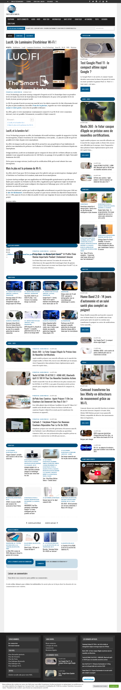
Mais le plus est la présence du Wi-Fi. (21, 125)
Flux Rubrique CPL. (14, 663)
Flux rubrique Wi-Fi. (14, 666)
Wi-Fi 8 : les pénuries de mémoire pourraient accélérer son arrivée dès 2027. (104, 449)
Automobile (88, 19)
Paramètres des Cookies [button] (100, 686)
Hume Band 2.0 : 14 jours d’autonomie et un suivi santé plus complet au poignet (95, 303)
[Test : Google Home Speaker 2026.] (51, 675)
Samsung (15, 293)
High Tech (46, 19)
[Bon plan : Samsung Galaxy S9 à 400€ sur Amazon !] (51, 541)
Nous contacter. (51, 643)
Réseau (84, 362)
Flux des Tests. (13, 659)
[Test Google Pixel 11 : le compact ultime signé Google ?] (97, 56)
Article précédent (34, 523)
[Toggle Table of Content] (31, 119)
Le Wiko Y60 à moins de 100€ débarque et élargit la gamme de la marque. (14, 553)
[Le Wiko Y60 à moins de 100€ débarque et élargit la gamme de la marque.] (14, 541)
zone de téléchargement (17, 1)
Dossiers (104, 19)
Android (9, 547)
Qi (61, 321)
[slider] (8, 250)
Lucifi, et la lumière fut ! (17, 122)
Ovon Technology (48, 47)
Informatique (56, 19)
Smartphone (11, 277)
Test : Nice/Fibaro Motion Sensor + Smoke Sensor (50, 479)
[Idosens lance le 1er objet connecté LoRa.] (51, 495)
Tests (97, 19)
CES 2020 (63, 499)
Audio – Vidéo (35, 19)
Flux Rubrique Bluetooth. (16, 661)
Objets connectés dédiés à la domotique (51, 465)
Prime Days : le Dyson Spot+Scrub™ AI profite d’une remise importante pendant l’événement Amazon (54, 255)
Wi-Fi (63, 47)
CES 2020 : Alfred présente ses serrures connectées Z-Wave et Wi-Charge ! (69, 505)
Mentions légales (51, 650)
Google (51, 293)
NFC (55, 545)
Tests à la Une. (86, 35)
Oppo (32, 322)
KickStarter (16, 47)
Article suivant (50, 523)
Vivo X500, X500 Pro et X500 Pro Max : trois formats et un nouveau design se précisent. (31, 299)
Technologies (92, 249)
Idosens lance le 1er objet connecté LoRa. (50, 501)
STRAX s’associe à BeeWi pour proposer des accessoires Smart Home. (13, 504)
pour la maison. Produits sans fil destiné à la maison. (32, 463)
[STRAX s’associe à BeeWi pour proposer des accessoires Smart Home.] (14, 495)
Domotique (78, 19)
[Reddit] (99, 1)
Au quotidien (10, 450)
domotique (11, 445)
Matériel (53, 461)
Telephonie (10, 19)
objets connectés (22, 19)
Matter (106, 237)
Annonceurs (50, 648)
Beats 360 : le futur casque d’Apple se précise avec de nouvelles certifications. (54, 353)
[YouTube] (103, 1)
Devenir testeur (13, 646)
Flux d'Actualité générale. (16, 654)
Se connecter (13, 643)
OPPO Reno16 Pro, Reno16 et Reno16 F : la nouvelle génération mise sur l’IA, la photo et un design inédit (32, 330)
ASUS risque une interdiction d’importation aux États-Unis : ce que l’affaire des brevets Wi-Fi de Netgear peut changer (96, 436)
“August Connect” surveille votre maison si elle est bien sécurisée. (14, 457)
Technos (28, 1)
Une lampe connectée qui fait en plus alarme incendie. (69, 457)
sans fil (57, 47)
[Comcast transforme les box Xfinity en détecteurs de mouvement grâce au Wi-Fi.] (97, 383)
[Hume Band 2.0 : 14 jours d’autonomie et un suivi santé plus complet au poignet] (97, 290)
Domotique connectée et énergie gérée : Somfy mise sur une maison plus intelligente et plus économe (88, 209)
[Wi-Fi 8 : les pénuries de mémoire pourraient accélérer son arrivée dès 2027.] (86, 449)
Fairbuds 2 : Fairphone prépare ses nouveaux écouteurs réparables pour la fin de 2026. (51, 423)
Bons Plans (11, 23)
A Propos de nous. (51, 646)
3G (62, 543)
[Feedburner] (110, 1)
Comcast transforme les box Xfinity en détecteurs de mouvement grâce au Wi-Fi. (95, 396)
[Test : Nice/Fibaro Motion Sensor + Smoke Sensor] (51, 457)
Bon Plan (27, 545)
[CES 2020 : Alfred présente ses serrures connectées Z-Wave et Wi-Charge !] (69, 495)
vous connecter (21, 578)
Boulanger (50, 1)
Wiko (7, 548)
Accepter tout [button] (114, 686)
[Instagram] (96, 1)
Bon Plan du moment (13, 245)
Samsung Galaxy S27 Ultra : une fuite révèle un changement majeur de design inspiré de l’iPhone (14, 301)
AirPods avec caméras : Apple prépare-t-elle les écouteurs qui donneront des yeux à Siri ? (53, 400)
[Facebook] (89, 1)
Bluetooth (9, 497)
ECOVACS (34, 460)
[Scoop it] (113, 1)
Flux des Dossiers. (14, 657)
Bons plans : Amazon (39, 1)
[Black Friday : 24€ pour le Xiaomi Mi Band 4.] (32, 541)
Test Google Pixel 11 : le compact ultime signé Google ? (94, 67)
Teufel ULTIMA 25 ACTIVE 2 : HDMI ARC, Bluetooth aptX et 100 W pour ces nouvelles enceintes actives (54, 376)
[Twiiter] (93, 1)
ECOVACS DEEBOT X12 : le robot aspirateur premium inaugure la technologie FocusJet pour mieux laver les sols (32, 471)
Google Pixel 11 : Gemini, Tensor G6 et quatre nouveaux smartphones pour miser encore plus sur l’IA (51, 301)
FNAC (57, 1)
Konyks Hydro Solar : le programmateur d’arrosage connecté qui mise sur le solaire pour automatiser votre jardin (106, 214)
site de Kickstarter (15, 192)
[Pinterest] (106, 1)
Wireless (73, 47)
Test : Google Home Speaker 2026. (66, 674)
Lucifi (23, 47)
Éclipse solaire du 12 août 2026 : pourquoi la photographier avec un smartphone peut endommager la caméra (68, 298)
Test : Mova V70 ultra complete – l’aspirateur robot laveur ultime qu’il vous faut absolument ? (87, 256)
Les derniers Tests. (52, 655)
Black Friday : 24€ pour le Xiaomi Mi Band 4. (31, 548)
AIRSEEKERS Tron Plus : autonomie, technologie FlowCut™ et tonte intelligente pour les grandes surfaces (31, 509)
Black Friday (28, 543)
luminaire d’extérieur (34, 47)
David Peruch (18, 92)
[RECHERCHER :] (104, 28)
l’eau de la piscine (40, 105)
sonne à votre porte (14, 108)
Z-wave (49, 476)
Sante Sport (68, 19)
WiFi (67, 47)
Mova (88, 240)
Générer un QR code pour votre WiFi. (20, 675)
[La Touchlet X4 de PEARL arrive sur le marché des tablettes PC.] (69, 541)
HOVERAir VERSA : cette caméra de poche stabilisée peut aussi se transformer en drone (104, 352)
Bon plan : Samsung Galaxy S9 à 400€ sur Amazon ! (50, 550)
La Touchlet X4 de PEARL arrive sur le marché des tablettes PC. (68, 547)
